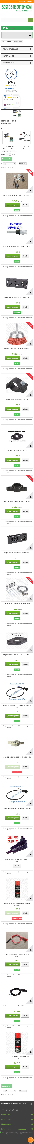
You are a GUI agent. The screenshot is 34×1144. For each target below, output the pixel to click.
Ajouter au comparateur (25, 215)
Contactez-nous (22, 1)
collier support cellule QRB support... (17, 399)
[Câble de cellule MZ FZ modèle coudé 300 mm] (17, 692)
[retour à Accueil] (3, 42)
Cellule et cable (24, 147)
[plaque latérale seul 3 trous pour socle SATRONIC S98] (17, 283)
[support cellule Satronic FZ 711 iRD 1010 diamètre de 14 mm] (17, 641)
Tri (2, 151)
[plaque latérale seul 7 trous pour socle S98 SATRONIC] (17, 538)
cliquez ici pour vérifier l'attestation (14, 1134)
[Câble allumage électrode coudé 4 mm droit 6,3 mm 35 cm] (17, 940)
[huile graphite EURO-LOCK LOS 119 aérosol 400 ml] (17, 1043)
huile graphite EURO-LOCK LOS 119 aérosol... (17, 1058)
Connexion (29, 1)
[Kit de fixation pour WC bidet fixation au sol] (17, 181)
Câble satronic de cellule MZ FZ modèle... (17, 808)
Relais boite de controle (8, 147)
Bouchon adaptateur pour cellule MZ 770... (17, 246)
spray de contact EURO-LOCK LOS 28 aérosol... (17, 904)
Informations (9, 56)
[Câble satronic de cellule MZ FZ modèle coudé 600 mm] (17, 794)
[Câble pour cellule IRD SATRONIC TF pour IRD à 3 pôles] (17, 845)
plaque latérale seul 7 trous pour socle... (17, 552)
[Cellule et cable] (24, 137)
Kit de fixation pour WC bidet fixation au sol (17, 195)
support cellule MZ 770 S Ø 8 (17, 450)
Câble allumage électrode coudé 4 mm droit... (17, 955)
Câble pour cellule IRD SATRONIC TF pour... (17, 860)
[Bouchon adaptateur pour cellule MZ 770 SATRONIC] (17, 232)
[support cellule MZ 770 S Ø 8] (17, 436)
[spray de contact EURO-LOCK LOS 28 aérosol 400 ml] (17, 889)
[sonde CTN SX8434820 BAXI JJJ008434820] (17, 743)
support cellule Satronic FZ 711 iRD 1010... (17, 655)
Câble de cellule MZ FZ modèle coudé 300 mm (17, 707)
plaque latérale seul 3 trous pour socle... (17, 297)
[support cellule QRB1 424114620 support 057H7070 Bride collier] (17, 487)
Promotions (8, 63)
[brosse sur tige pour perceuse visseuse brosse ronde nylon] (17, 334)
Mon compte (6, 1124)
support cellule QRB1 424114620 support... (17, 501)
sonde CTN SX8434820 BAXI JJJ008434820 (17, 757)
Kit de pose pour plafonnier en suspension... (17, 604)
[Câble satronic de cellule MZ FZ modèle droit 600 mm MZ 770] (17, 992)
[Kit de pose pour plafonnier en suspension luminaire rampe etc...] (17, 589)
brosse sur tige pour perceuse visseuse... (17, 348)
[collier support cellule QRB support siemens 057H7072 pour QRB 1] (17, 385)
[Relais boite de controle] (8, 137)
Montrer (3, 154)
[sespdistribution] (17, 9)
